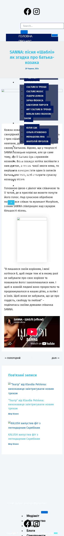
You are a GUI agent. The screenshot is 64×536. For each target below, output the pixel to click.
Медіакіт (33, 516)
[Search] (24, 32)
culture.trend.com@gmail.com (31, 503)
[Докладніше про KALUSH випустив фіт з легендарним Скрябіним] (32, 425)
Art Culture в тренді (38, 109)
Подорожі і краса (33, 185)
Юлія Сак (31, 127)
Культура (26, 165)
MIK (56, 533)
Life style (26, 160)
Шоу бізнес (28, 155)
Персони (26, 151)
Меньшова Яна (35, 136)
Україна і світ (29, 190)
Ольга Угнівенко (36, 132)
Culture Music (34, 91)
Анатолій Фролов (37, 141)
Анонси (25, 146)
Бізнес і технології (34, 180)
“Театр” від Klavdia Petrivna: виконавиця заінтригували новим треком (31, 404)
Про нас (25, 41)
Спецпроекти (29, 82)
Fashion (25, 170)
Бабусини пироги (37, 104)
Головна (25, 36)
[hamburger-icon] (54, 35)
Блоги (23, 123)
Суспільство (29, 175)
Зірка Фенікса (34, 100)
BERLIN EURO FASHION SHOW (37, 116)
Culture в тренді (36, 87)
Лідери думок (34, 95)
